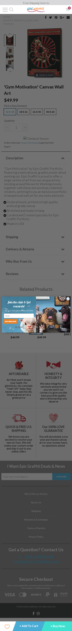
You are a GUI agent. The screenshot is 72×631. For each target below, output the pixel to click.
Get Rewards (10, 321)
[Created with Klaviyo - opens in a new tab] (36, 333)
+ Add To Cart (29, 626)
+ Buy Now (58, 626)
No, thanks (19, 327)
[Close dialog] (68, 298)
